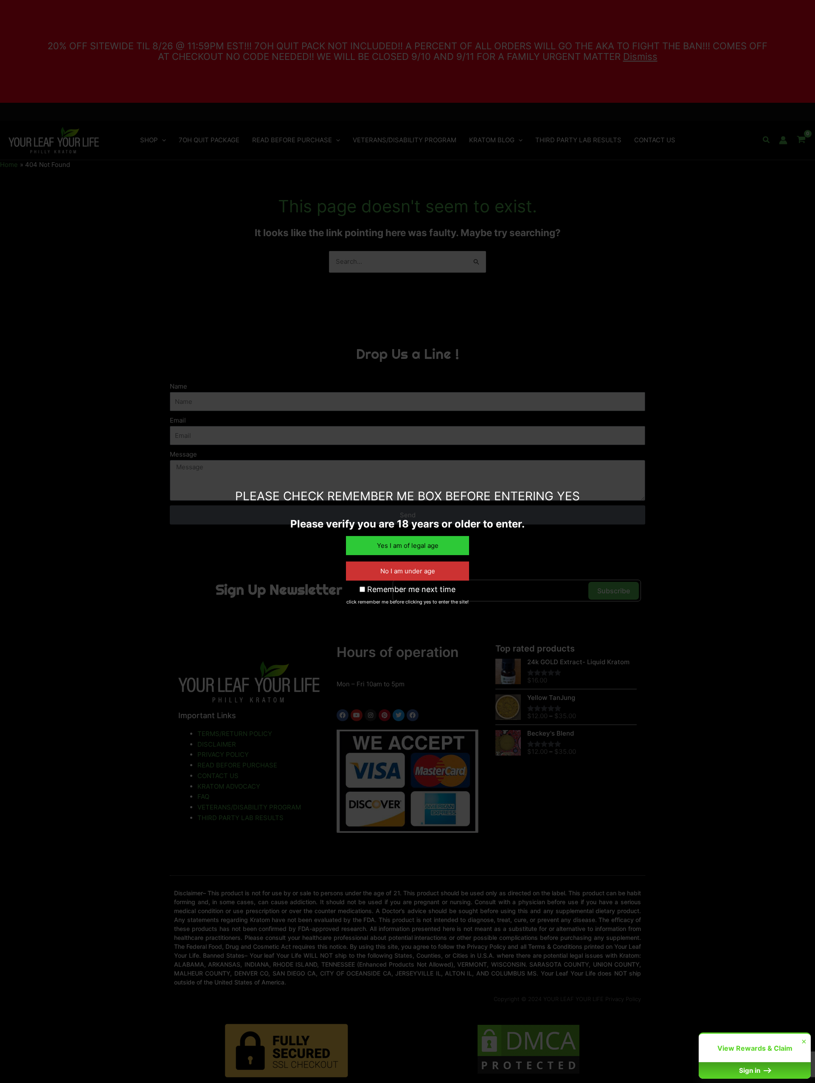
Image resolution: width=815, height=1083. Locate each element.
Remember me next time (410, 589)
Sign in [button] (750, 1070)
